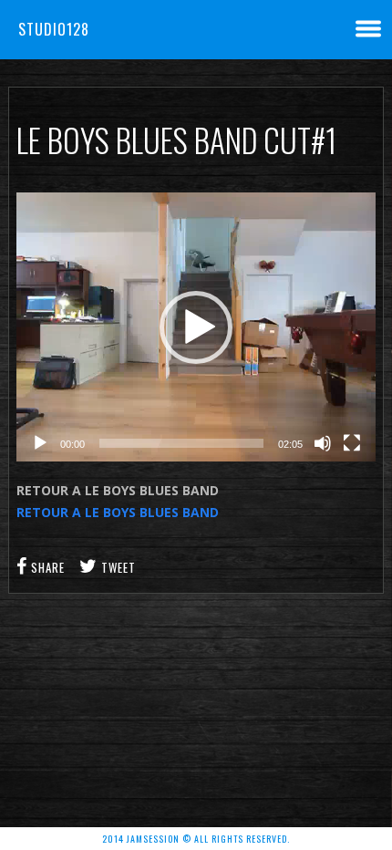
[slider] (181, 443)
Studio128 (53, 29)
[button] (196, 327)
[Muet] (323, 443)
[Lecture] (40, 443)
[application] (196, 326)
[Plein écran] (352, 443)
